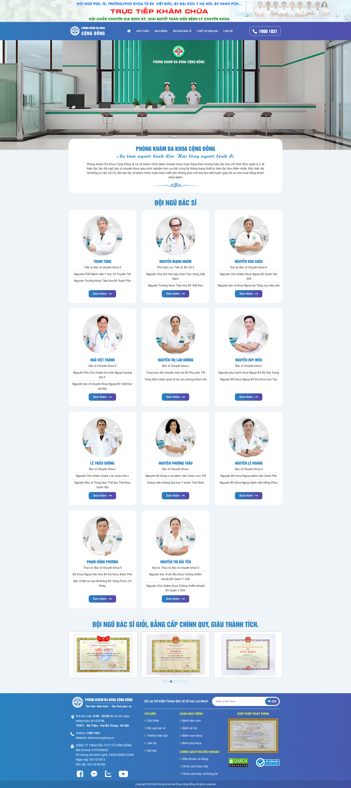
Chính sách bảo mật (195, 766)
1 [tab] (164, 681)
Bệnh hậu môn (191, 720)
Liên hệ (228, 31)
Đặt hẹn (152, 750)
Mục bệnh (161, 31)
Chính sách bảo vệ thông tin (200, 774)
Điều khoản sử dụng (195, 759)
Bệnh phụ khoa (191, 743)
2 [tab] (167, 681)
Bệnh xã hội (189, 728)
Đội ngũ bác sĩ (182, 31)
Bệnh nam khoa (192, 735)
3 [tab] (171, 681)
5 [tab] (178, 681)
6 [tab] (182, 681)
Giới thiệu (142, 31)
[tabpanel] (175, 95)
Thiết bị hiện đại (207, 31)
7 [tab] (186, 681)
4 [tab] (175, 681)
